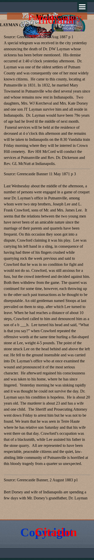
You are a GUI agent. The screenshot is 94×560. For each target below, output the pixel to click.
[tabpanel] (47, 273)
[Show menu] (82, 7)
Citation (56, 532)
